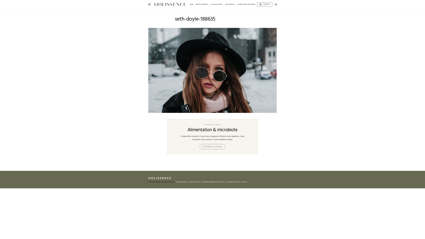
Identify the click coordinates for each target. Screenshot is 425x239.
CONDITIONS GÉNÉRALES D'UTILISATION (213, 182)
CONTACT (244, 182)
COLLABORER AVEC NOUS (233, 182)
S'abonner (266, 4)
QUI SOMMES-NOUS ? (182, 182)
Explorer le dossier (212, 146)
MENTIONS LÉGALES (195, 182)
